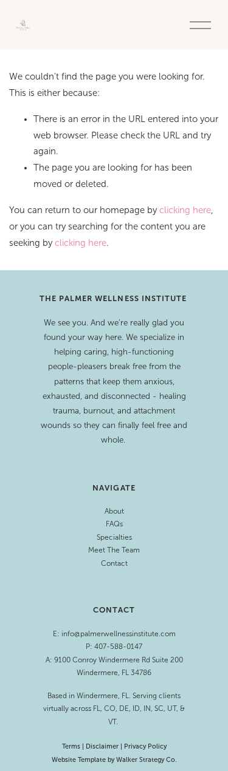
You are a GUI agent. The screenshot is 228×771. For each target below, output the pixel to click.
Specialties (114, 537)
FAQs (114, 524)
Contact (114, 563)
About (114, 511)
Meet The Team (114, 550)
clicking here (185, 210)
